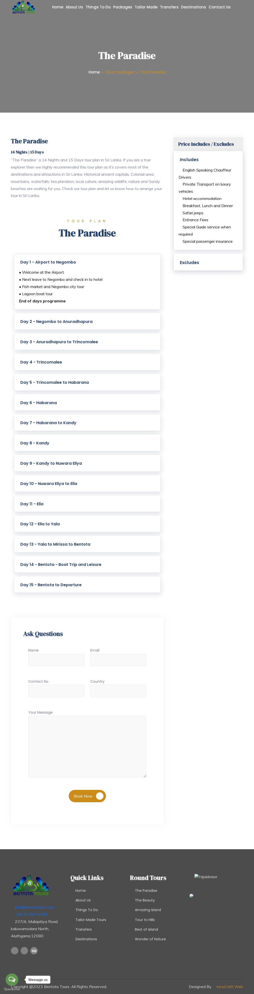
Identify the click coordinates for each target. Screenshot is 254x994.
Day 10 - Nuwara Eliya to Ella (48, 483)
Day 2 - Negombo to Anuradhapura (56, 321)
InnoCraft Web (230, 986)
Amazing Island (148, 909)
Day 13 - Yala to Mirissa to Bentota (55, 544)
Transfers (169, 7)
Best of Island (146, 929)
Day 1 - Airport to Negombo (48, 262)
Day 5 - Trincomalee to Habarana (54, 382)
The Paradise (146, 890)
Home (57, 7)
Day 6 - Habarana (38, 403)
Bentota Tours (56, 986)
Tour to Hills (145, 919)
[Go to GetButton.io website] (12, 989)
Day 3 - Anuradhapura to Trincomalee (59, 342)
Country (97, 681)
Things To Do (98, 7)
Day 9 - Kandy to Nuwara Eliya (51, 463)
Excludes (189, 263)
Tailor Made (146, 7)
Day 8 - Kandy (34, 443)
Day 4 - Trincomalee (41, 362)
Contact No (38, 681)
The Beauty (145, 900)
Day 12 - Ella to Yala (40, 524)
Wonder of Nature (150, 939)
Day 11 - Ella (31, 504)
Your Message (40, 712)
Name (33, 650)
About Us (74, 7)
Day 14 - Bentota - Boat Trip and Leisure (60, 564)
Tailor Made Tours (90, 919)
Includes (189, 160)
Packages (122, 7)
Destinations (193, 7)
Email (94, 650)
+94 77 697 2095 (31, 914)
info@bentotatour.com (35, 907)
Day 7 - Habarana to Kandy (48, 423)
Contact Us (220, 7)
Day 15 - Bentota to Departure (51, 585)
